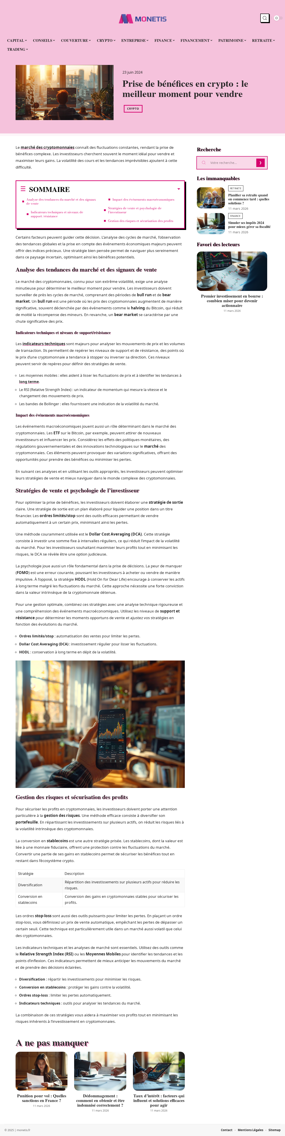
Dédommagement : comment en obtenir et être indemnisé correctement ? (100, 1100)
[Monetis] (142, 18)
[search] (264, 18)
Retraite (236, 188)
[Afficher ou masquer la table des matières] (125, 189)
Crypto (133, 109)
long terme (29, 381)
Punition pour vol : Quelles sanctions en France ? (41, 1098)
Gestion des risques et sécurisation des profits (140, 220)
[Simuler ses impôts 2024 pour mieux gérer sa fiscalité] (211, 223)
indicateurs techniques (43, 343)
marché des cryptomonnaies (47, 147)
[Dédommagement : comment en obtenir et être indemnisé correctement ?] (100, 1071)
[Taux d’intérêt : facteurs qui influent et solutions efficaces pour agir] (159, 1071)
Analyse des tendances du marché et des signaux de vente (61, 201)
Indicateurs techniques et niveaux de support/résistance (57, 214)
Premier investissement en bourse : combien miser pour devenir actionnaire (232, 300)
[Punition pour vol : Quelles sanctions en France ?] (41, 1071)
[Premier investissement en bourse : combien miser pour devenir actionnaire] (232, 271)
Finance (235, 216)
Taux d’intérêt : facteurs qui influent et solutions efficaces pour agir (158, 1100)
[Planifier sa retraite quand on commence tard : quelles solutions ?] (211, 197)
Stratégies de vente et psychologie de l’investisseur (134, 210)
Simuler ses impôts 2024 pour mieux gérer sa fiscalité (249, 224)
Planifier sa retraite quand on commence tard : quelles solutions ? (248, 198)
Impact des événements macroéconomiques (143, 199)
